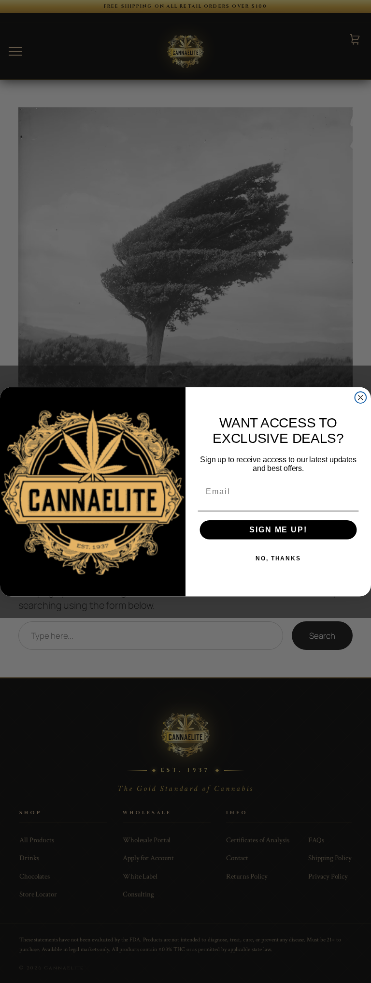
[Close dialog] (361, 397)
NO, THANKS (278, 558)
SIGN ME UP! (278, 530)
